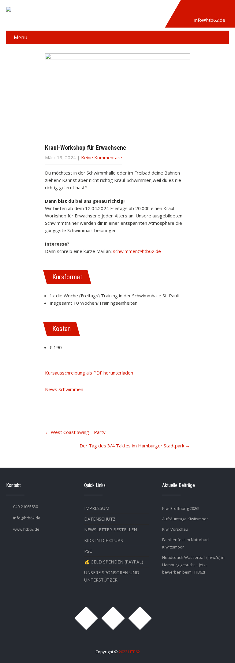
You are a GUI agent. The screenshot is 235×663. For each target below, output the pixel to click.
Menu (20, 37)
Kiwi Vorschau (175, 529)
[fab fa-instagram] (189, 10)
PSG (88, 551)
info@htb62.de (209, 20)
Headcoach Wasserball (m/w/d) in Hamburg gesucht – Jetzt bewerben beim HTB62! (193, 565)
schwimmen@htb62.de (137, 251)
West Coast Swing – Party (75, 432)
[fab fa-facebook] (203, 10)
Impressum (96, 508)
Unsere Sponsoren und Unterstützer (111, 576)
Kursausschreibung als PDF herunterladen (89, 373)
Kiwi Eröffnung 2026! (180, 508)
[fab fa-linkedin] (217, 10)
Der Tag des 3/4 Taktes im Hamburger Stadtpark (135, 446)
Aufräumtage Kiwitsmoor (185, 519)
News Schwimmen (64, 389)
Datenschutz (100, 519)
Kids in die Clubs (103, 540)
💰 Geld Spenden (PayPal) (113, 562)
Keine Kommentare (101, 157)
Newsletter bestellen (110, 530)
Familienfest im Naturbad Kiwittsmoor (185, 543)
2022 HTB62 (129, 651)
